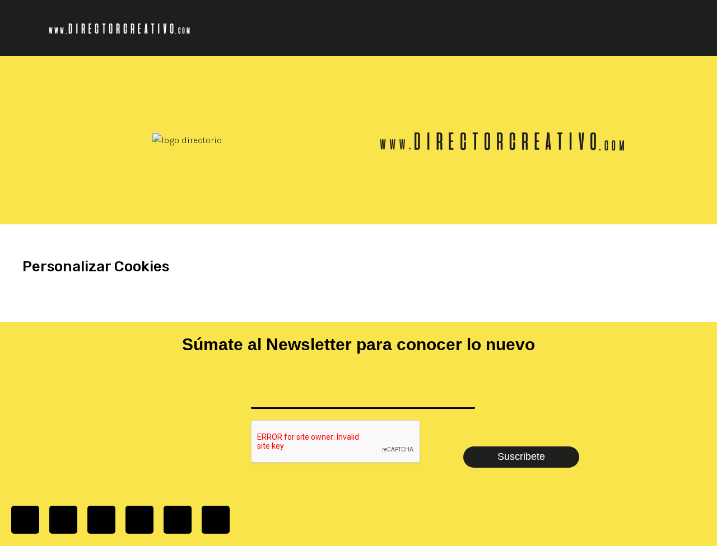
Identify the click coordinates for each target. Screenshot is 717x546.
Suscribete (521, 456)
